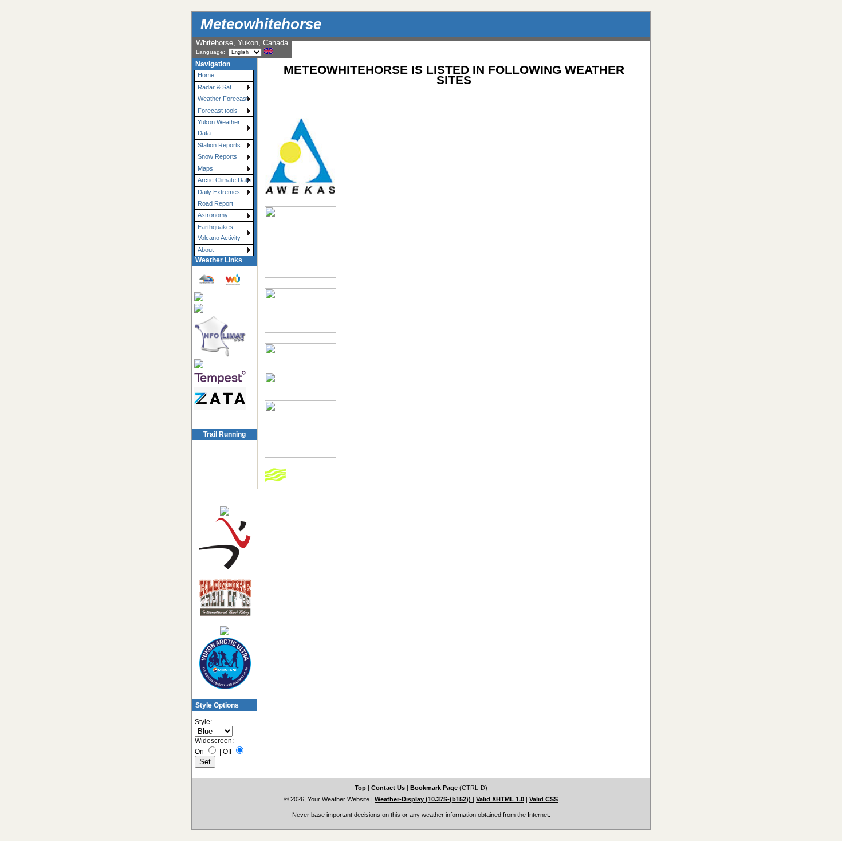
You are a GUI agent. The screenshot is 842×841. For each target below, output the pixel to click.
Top (360, 787)
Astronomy (213, 214)
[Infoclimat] (219, 336)
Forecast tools (218, 110)
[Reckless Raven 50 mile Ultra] (224, 511)
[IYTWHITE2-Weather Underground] (300, 331)
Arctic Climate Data (224, 179)
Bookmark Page (434, 787)
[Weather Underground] (219, 279)
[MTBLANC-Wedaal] (300, 455)
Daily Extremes (219, 191)
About (206, 249)
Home (206, 75)
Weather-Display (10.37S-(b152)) (424, 799)
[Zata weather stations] (219, 399)
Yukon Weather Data (219, 127)
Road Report (215, 203)
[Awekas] (300, 194)
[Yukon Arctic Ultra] (224, 664)
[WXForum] (219, 296)
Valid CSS (543, 799)
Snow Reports (217, 156)
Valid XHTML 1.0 (500, 799)
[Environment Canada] (219, 308)
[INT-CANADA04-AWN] (300, 388)
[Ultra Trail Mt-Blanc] (224, 477)
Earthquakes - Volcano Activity (219, 232)
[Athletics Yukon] (224, 544)
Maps (205, 168)
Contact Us (388, 787)
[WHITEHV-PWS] (300, 359)
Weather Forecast (223, 98)
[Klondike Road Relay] (224, 598)
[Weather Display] (219, 363)
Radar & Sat (214, 87)
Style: (203, 722)
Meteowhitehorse (260, 24)
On (199, 752)
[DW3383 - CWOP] (300, 276)
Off (227, 752)
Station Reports (219, 145)
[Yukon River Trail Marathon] (224, 630)
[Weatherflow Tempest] (219, 378)
